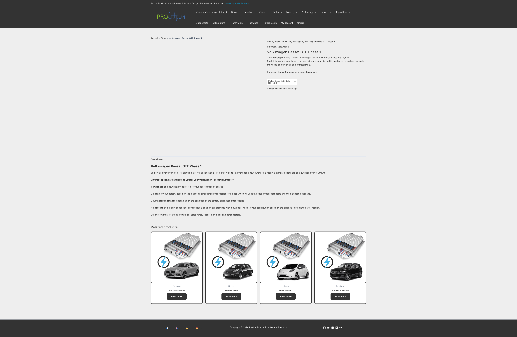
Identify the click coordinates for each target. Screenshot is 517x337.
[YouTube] (340, 327)
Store (163, 38)
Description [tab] (157, 159)
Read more (177, 296)
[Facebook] (324, 327)
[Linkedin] (336, 327)
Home (270, 41)
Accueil (154, 38)
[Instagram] (332, 327)
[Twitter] (328, 327)
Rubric (277, 41)
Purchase (286, 41)
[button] (238, 12)
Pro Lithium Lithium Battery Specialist (166, 24)
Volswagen (298, 41)
